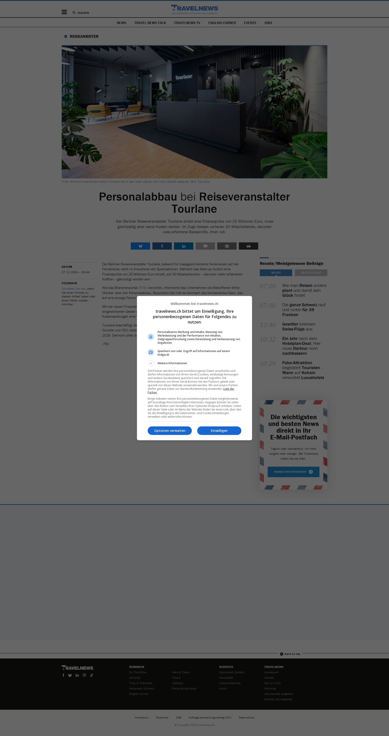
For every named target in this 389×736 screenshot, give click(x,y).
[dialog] (194, 368)
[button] (194, 363)
